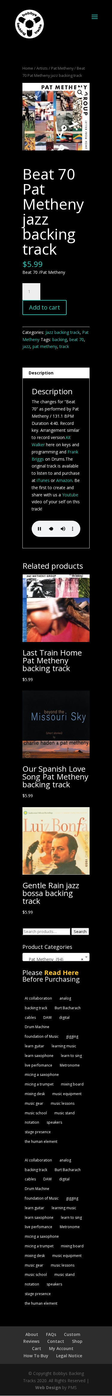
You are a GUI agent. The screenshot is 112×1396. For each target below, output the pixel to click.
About (31, 1334)
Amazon (64, 480)
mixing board (72, 1084)
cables (30, 1017)
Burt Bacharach (68, 1007)
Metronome (70, 1065)
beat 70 (76, 339)
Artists (42, 68)
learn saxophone (39, 1055)
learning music (64, 1046)
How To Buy (36, 1355)
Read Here (61, 972)
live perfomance (38, 1065)
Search (80, 931)
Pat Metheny (62, 68)
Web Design (48, 1387)
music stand (64, 1113)
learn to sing (71, 1055)
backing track (36, 1007)
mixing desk (35, 1093)
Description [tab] (41, 373)
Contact (55, 1341)
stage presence (38, 1131)
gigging (72, 1036)
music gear (34, 1103)
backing (59, 339)
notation (32, 1122)
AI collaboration (38, 998)
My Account (61, 1348)
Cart (36, 1348)
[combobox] (56, 957)
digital (64, 1017)
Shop (77, 1341)
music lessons (62, 1103)
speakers (54, 1122)
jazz (26, 346)
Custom (72, 1334)
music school (36, 1113)
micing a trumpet (39, 1084)
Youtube (70, 495)
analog (65, 998)
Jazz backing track (62, 332)
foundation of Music (42, 1036)
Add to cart (44, 307)
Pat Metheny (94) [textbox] (54, 959)
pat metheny (45, 346)
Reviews (31, 1341)
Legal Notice (69, 1355)
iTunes (43, 480)
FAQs (51, 1334)
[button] (80, 92)
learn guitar (34, 1046)
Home (27, 68)
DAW (47, 1017)
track (64, 346)
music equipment (67, 1093)
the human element (41, 1141)
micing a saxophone (42, 1074)
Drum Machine (37, 1026)
